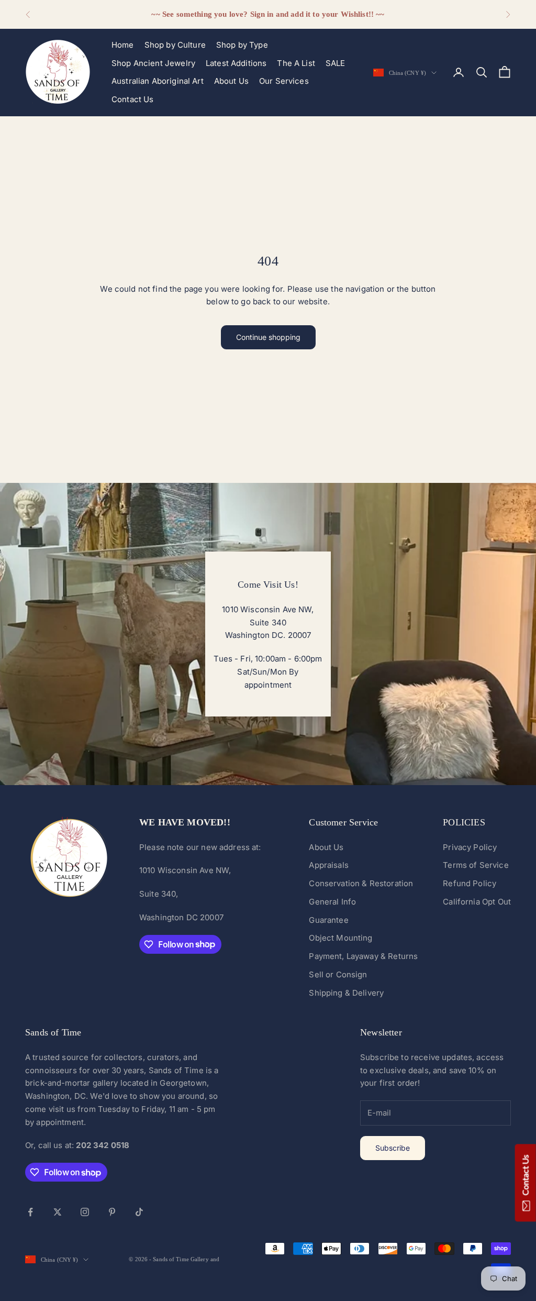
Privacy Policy (470, 847)
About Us (231, 81)
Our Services (284, 81)
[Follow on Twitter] (57, 1212)
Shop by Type (242, 45)
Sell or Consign (338, 974)
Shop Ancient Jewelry (153, 63)
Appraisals (329, 865)
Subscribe (392, 1147)
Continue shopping (268, 337)
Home (122, 45)
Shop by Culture (175, 45)
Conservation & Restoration (361, 883)
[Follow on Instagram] (85, 1212)
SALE (335, 63)
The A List (296, 63)
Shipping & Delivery (346, 993)
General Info (332, 902)
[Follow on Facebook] (30, 1212)
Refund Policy (469, 883)
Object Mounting (340, 938)
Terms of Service (475, 865)
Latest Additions (236, 63)
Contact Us (132, 99)
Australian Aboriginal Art (157, 81)
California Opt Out (477, 902)
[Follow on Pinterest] (112, 1212)
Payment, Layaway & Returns (363, 956)
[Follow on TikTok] (139, 1212)
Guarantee (328, 920)
